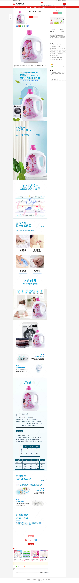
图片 (17, 572)
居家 (15, 9)
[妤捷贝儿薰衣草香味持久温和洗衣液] (35, 554)
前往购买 (31, 544)
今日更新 (14, 0)
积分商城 (16, 0)
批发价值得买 (45, 579)
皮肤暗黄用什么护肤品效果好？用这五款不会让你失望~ (56, 48)
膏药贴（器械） (52, 37)
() (31, 536)
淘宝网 (26, 566)
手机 (46, 5)
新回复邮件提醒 (41, 572)
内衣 (44, 5)
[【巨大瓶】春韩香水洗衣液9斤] (20, 17)
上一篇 (40, 546)
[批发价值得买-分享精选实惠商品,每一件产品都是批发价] (19, 4)
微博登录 (65, 0)
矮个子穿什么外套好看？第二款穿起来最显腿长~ (56, 51)
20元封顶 (22, 7)
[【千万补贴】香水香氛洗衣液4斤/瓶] (18, 554)
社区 (51, 7)
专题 (55, 7)
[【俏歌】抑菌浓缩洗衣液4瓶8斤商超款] (26, 554)
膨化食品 (56, 37)
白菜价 (30, 7)
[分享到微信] (21, 26)
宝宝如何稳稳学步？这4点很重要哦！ (54, 59)
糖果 (55, 36)
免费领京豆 (50, 5)
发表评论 (46, 572)
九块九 (18, 7)
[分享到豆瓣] (24, 26)
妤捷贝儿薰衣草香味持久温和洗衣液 (35, 559)
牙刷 (62, 35)
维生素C (59, 36)
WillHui (54, 64)
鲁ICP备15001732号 (39, 580)
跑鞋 (53, 5)
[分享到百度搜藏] (28, 26)
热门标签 (19, 0)
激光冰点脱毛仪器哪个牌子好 (53, 46)
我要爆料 (64, 7)
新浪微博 (22, 566)
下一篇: (44, 546)
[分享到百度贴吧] (26, 26)
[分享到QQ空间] (22, 26)
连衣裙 (42, 5)
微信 (17, 566)
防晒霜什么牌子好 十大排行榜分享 (54, 44)
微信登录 (60, 0)
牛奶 (48, 5)
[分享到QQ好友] (17, 26)
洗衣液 (16, 546)
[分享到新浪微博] (19, 26)
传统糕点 (53, 29)
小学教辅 (53, 34)
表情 (16, 572)
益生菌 (52, 36)
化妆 (55, 31)
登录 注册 (57, 0)
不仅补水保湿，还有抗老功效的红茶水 (54, 57)
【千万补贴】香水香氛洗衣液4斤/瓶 (18, 559)
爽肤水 (60, 35)
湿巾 (57, 35)
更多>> (28, 566)
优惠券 (35, 7)
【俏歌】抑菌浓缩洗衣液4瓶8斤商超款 (27, 559)
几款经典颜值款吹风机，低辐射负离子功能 (55, 53)
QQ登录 (63, 0)
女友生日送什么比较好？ (53, 55)
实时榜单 (43, 7)
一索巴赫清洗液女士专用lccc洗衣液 (44, 559)
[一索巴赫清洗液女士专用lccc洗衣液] (44, 554)
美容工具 (63, 36)
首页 (14, 7)
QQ (19, 566)
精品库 (39, 7)
